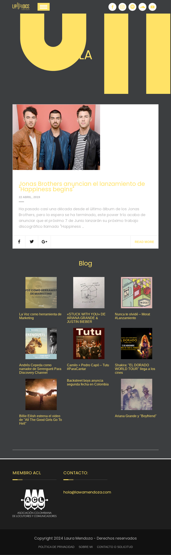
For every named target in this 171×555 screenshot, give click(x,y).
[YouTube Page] (152, 7)
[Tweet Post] (31, 242)
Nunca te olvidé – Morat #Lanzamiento (132, 316)
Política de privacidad (56, 547)
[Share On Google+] (44, 242)
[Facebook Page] (112, 7)
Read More (144, 242)
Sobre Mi (86, 547)
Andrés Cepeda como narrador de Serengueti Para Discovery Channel (40, 368)
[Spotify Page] (132, 7)
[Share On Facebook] (19, 242)
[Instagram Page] (122, 7)
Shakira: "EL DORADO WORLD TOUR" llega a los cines (135, 368)
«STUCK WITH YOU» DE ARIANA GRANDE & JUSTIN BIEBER (86, 317)
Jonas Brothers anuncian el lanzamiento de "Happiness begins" (82, 186)
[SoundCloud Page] (142, 7)
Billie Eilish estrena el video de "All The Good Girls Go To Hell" (40, 419)
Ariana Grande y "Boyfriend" (136, 416)
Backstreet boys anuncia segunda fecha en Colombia (88, 382)
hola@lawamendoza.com (87, 492)
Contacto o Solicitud (115, 547)
